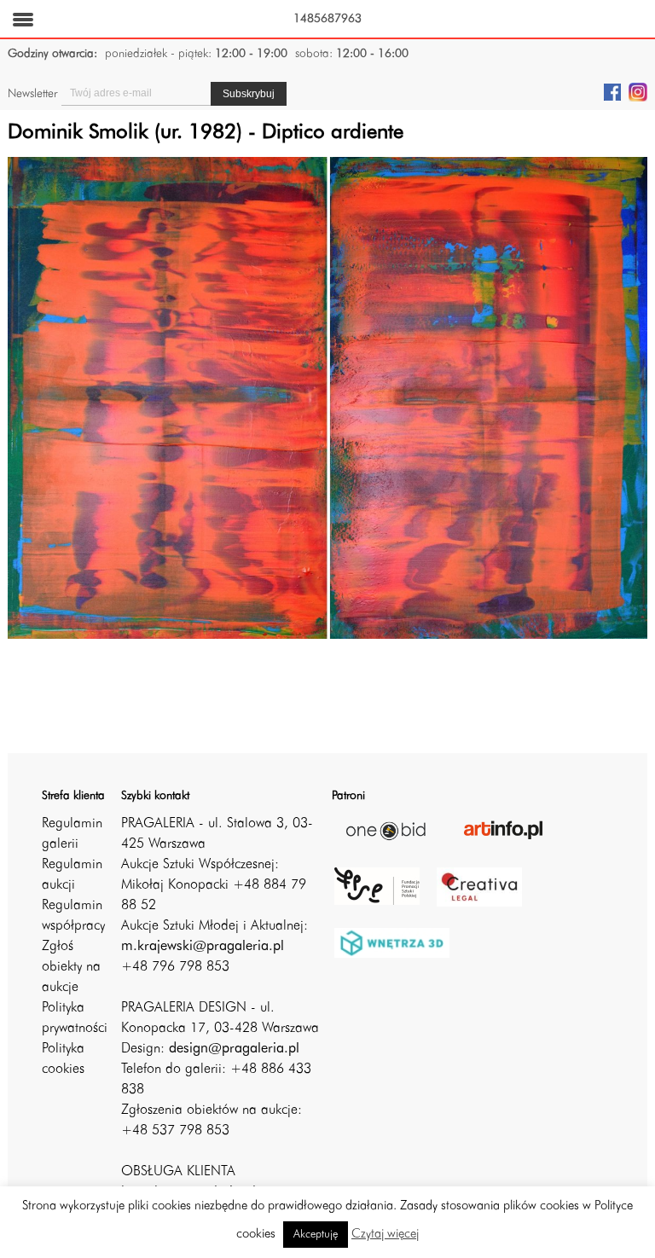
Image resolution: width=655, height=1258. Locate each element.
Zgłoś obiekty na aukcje (71, 967)
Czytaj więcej (385, 1234)
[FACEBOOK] (612, 91)
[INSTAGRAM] (638, 91)
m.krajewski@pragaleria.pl (202, 947)
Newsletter (32, 94)
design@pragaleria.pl (234, 1049)
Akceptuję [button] (315, 1234)
